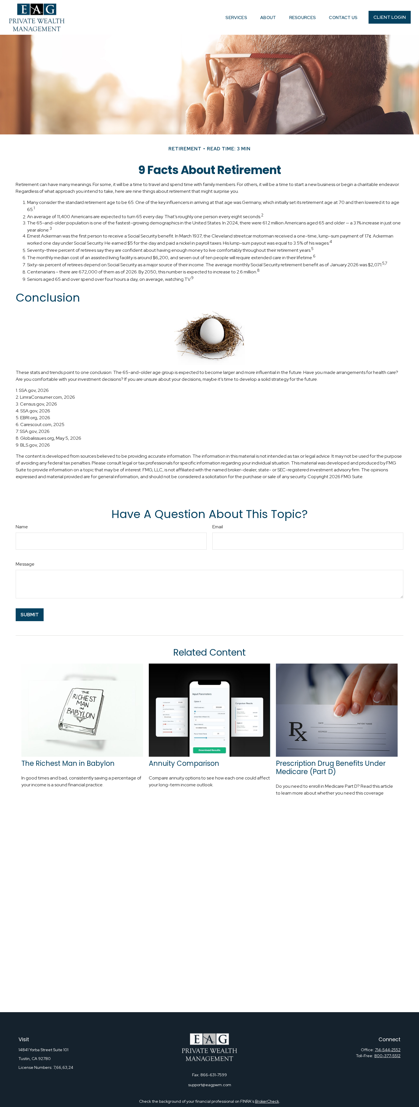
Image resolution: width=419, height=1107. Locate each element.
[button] (236, 17)
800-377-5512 (387, 1055)
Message (25, 564)
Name (22, 527)
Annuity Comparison (184, 763)
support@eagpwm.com (209, 1084)
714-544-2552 (387, 1049)
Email (217, 527)
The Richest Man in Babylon (68, 763)
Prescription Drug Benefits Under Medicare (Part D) (331, 767)
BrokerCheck (267, 1101)
